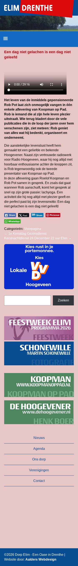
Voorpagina (32, 229)
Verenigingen (39, 470)
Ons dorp (39, 459)
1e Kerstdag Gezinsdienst (25, 233)
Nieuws (39, 438)
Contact (39, 481)
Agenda (39, 448)
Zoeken (63, 300)
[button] (39, 266)
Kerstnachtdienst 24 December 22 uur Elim (38, 238)
